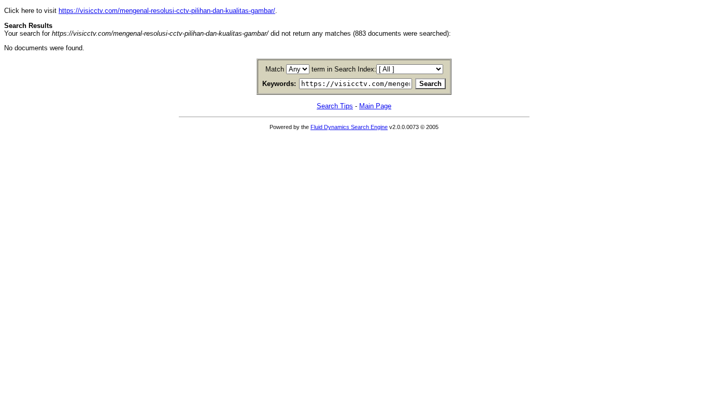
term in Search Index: (343, 69)
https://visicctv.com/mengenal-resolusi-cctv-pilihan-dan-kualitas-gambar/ (167, 11)
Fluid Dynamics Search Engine (349, 127)
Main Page (375, 106)
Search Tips (335, 106)
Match (274, 69)
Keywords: (279, 84)
